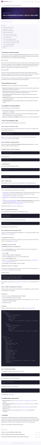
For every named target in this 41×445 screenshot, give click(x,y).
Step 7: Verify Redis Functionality (8, 44)
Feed (25, 1)
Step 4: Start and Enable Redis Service (9, 39)
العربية (36, 1)
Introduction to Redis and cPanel (8, 27)
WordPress (3, 21)
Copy (38, 133)
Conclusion (4, 47)
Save (38, 21)
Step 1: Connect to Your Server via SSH (9, 34)
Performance (10, 21)
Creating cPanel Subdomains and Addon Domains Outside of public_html (15, 436)
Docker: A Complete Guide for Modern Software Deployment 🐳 (13, 434)
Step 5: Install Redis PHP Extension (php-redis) (11, 40)
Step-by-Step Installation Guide (8, 32)
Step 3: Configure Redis (7, 37)
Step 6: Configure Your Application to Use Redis (11, 42)
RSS (27, 443)
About (32, 1)
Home (2, 5)
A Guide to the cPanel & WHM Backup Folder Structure (11, 432)
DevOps (6, 21)
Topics (29, 1)
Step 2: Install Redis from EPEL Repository (10, 35)
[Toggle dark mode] (39, 1)
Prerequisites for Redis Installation (8, 30)
